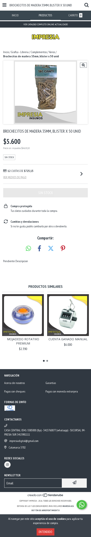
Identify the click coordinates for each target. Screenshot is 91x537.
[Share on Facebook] (39, 248)
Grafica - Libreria (20, 52)
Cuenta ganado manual (68, 339)
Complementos (39, 52)
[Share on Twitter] (51, 248)
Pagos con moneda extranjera (62, 391)
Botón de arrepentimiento (46, 510)
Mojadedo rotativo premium (23, 341)
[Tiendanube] (45, 496)
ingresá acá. (68, 506)
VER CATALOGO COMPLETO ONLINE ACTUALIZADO (45, 24)
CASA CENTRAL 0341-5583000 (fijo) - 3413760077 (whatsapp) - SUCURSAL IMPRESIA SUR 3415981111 (44, 432)
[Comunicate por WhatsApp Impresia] (82, 504)
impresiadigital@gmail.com (24, 441)
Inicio (6, 52)
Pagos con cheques (14, 391)
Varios (52, 52)
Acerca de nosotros (14, 383)
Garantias (51, 383)
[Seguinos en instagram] (7, 464)
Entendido (45, 532)
